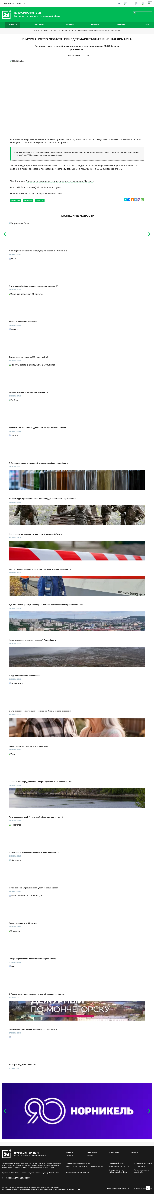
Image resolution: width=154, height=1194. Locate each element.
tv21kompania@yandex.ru (118, 1172)
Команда (95, 25)
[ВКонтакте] (128, 199)
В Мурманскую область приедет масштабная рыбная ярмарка (99, 30)
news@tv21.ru (139, 1172)
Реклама (121, 25)
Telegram (41, 193)
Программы (40, 25)
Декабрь (64, 30)
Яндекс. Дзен (55, 193)
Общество (39, 200)
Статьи (146, 25)
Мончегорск (15, 200)
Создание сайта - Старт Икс (142, 1188)
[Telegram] (135, 199)
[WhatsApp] (142, 199)
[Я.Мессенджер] (125, 199)
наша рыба (28, 200)
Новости (13, 25)
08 (73, 30)
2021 (55, 30)
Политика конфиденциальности (118, 1188)
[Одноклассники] (132, 199)
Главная (36, 30)
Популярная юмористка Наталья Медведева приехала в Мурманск (60, 181)
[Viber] (139, 199)
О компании (68, 25)
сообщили (15, 142)
